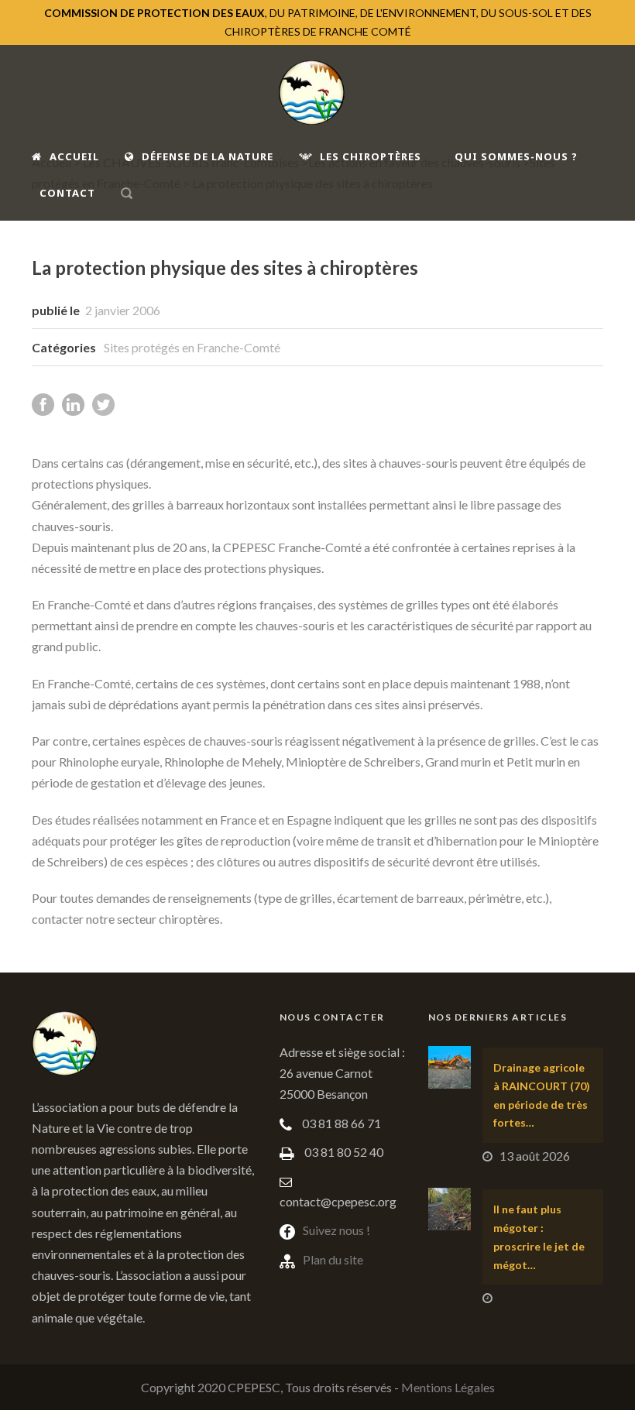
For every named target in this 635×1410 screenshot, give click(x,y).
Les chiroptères (370, 156)
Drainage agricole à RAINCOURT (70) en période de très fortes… (541, 1095)
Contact (67, 193)
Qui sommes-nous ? (516, 156)
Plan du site (333, 1259)
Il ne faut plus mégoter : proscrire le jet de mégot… (539, 1236)
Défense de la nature (207, 156)
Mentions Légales (448, 1387)
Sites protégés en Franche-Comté (192, 347)
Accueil (74, 156)
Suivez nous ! (336, 1230)
